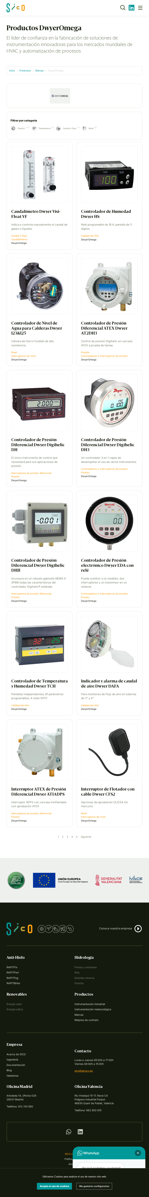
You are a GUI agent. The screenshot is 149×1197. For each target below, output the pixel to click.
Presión (85, 352)
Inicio (12, 70)
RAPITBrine (13, 983)
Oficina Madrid (19, 1087)
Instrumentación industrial (89, 1004)
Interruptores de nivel (23, 355)
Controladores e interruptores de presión (104, 355)
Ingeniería (12, 1059)
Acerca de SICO (16, 1054)
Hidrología (84, 958)
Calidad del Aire (90, 235)
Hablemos (12, 1075)
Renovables (17, 994)
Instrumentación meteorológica (92, 1009)
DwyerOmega (19, 243)
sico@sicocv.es (83, 1070)
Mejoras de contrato (86, 1019)
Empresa (14, 1045)
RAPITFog (12, 977)
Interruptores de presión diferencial (31, 473)
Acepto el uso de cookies (54, 1185)
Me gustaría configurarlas (94, 1185)
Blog (9, 1070)
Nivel (14, 352)
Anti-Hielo (16, 958)
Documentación (16, 1064)
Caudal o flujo (19, 235)
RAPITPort (13, 972)
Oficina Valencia (88, 1087)
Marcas (39, 70)
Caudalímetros (19, 239)
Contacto (82, 1051)
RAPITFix (12, 967)
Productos (25, 70)
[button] (138, 929)
